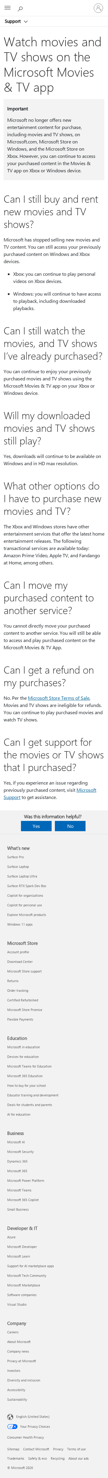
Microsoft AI (16, 1142)
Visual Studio (16, 1304)
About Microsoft (19, 1341)
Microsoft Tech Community (26, 1275)
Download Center (20, 961)
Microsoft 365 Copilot (23, 1199)
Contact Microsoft (36, 1449)
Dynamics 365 (17, 1161)
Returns (13, 981)
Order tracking (17, 990)
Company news (18, 1351)
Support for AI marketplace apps (30, 1266)
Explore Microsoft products (26, 914)
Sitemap (13, 1449)
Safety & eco (37, 1458)
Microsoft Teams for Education (29, 1066)
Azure (11, 1237)
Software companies (22, 1294)
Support (13, 21)
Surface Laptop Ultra (22, 876)
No (70, 826)
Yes (36, 826)
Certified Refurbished (22, 1000)
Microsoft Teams (19, 1190)
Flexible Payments (20, 1019)
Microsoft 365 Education (25, 1076)
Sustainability (17, 1399)
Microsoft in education (23, 1047)
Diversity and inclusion (23, 1380)
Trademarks (15, 1458)
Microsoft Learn (18, 1256)
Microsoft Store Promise (24, 1009)
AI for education (18, 1114)
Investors (13, 1370)
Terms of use (76, 1449)
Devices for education (23, 1056)
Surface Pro (15, 857)
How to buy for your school (26, 1085)
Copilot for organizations (25, 895)
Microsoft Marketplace (23, 1285)
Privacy (58, 1449)
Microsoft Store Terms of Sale (58, 698)
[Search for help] (21, 8)
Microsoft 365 (17, 1171)
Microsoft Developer (22, 1246)
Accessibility (16, 1389)
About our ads (78, 1458)
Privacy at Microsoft (21, 1361)
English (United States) (33, 1416)
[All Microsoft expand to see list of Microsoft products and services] (7, 8)
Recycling (57, 1458)
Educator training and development (32, 1095)
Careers (13, 1332)
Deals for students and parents (29, 1104)
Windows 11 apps (20, 924)
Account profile (18, 952)
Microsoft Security (20, 1151)
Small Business (18, 1209)
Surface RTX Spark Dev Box (26, 885)
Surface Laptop (18, 866)
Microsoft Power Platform (25, 1180)
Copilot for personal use (24, 905)
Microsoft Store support (24, 971)
